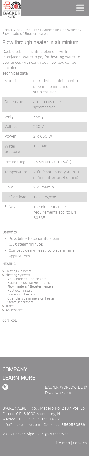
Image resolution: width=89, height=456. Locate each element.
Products (30, 29)
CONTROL (9, 320)
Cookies (80, 443)
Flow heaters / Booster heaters (25, 34)
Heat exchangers (19, 290)
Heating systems (67, 29)
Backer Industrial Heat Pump (28, 283)
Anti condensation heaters (26, 279)
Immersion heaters (21, 294)
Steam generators (20, 302)
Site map (62, 443)
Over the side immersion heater (31, 298)
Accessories (14, 310)
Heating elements (18, 271)
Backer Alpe (11, 29)
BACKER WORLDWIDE (66, 387)
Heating (46, 29)
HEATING (9, 264)
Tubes (10, 306)
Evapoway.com (58, 393)
